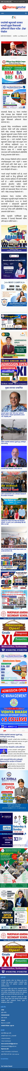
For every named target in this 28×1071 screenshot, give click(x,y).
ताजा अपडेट (23, 731)
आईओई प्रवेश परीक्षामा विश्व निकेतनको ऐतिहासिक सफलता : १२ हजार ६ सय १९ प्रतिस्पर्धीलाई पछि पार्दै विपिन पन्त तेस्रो (13, 522)
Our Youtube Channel (6, 1066)
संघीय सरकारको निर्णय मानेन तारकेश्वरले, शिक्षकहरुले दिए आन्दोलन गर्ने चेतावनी (13, 495)
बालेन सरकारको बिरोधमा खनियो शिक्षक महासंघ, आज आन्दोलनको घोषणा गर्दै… (13, 550)
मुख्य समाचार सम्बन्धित (14, 388)
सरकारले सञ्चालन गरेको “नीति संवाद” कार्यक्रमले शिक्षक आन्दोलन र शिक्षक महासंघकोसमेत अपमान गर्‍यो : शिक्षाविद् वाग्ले (12, 415)
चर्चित (14, 730)
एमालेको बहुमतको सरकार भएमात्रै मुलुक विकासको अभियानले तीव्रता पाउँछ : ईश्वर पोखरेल (13, 27)
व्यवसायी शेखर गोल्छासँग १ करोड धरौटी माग (11, 469)
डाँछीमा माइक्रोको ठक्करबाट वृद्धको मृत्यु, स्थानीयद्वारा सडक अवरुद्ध (13, 443)
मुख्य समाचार (4, 731)
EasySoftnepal (25, 1069)
